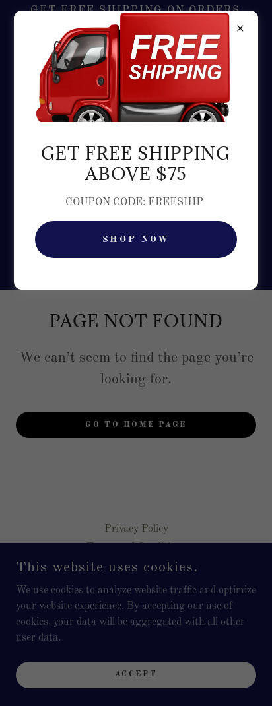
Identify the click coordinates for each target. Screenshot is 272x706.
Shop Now (136, 239)
